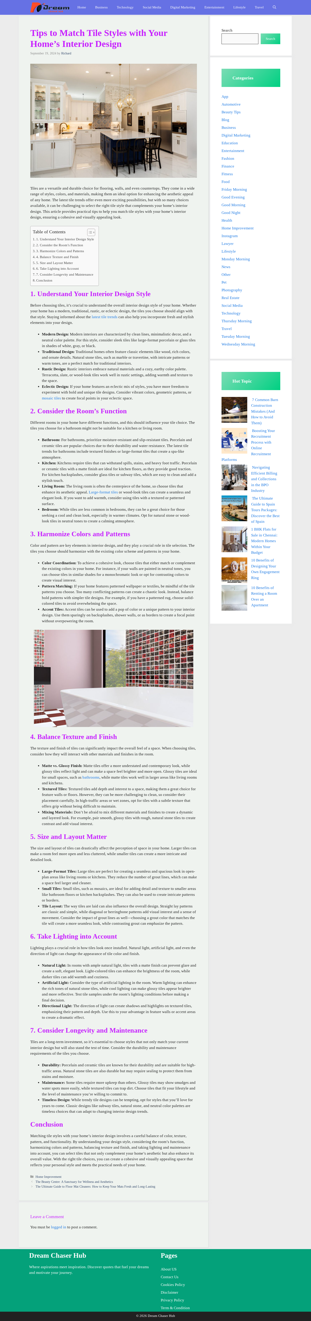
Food (226, 182)
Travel (259, 7)
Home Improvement (48, 1177)
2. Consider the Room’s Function (59, 245)
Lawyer (228, 243)
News (226, 267)
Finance (228, 166)
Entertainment (214, 7)
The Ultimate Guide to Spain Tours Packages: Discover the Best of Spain (265, 510)
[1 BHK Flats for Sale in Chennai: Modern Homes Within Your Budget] (234, 540)
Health (227, 220)
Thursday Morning (237, 321)
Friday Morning (234, 189)
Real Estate (231, 298)
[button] (274, 7)
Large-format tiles (103, 492)
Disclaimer (169, 1292)
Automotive (231, 104)
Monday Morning (236, 259)
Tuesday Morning (236, 336)
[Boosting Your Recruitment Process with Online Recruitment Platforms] (234, 441)
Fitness (227, 174)
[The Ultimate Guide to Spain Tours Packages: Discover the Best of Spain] (234, 509)
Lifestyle (239, 7)
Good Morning (233, 205)
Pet (224, 282)
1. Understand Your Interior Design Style (65, 239)
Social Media (152, 7)
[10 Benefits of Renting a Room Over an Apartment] (234, 598)
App (225, 96)
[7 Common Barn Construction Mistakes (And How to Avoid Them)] (234, 410)
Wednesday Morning (238, 344)
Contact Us (169, 1277)
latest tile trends (104, 317)
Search (227, 30)
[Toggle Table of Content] (89, 232)
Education (230, 143)
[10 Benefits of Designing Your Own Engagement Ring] (234, 571)
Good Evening (233, 197)
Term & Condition (175, 1308)
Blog (225, 120)
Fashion (228, 158)
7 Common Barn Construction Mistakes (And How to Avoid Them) (264, 411)
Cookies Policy (173, 1285)
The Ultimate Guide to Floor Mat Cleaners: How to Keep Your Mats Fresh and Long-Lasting (95, 1186)
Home (81, 7)
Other (226, 274)
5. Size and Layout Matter (54, 263)
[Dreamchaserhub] (49, 7)
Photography (232, 290)
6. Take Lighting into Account (57, 268)
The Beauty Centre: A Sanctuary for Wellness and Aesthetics (74, 1182)
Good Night (231, 213)
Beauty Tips (231, 112)
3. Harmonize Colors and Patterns (60, 251)
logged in (58, 1227)
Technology (125, 7)
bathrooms (90, 777)
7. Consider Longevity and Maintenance (64, 274)
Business (101, 7)
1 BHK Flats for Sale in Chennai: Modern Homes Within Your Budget (264, 541)
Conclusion (44, 280)
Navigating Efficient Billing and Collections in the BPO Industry (264, 479)
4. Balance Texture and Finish (57, 257)
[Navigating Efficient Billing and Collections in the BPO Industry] (234, 478)
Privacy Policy (172, 1300)
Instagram (230, 236)
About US (168, 1269)
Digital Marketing (182, 7)
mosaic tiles (51, 398)
